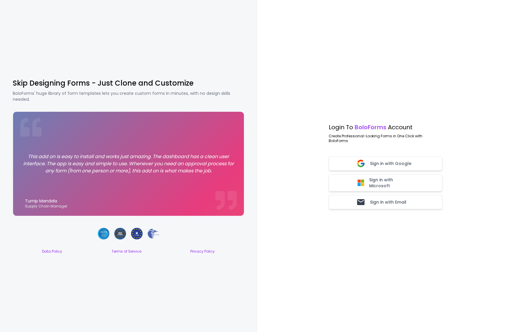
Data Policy (52, 251)
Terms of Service (126, 251)
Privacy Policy (202, 251)
